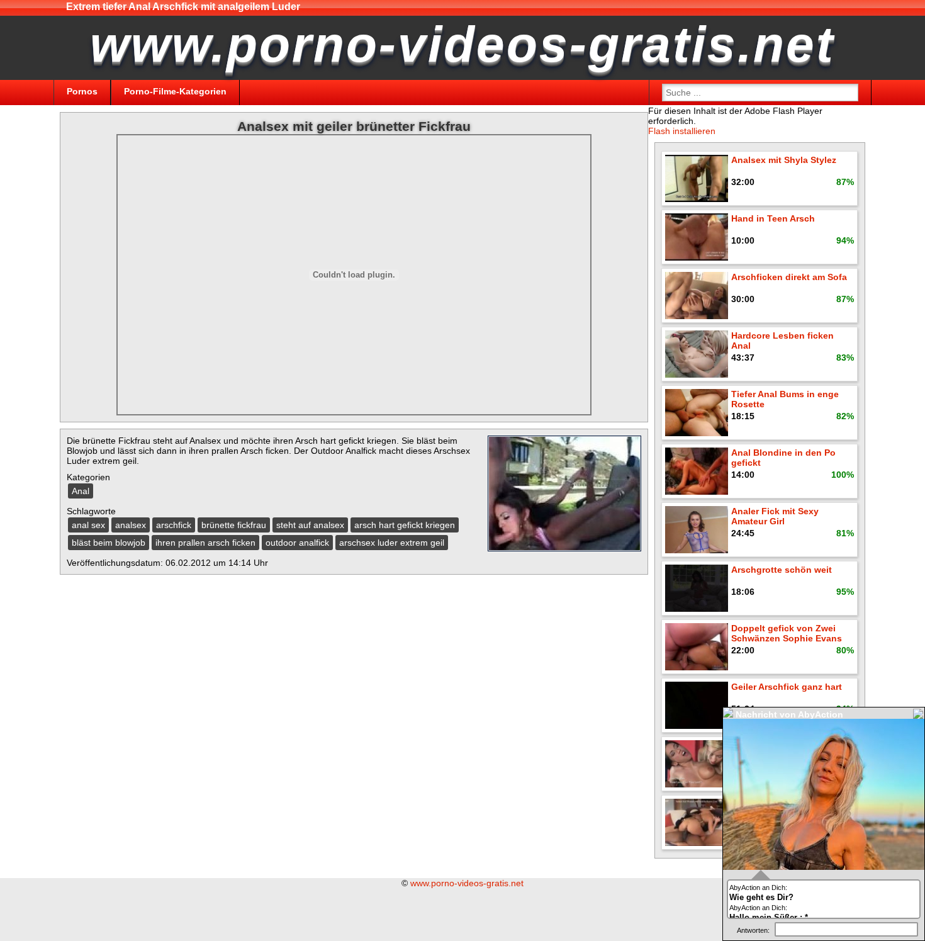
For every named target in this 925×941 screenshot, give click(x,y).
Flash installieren (681, 131)
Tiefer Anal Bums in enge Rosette (785, 399)
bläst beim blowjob (108, 543)
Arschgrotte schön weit (781, 570)
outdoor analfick (297, 543)
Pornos (82, 91)
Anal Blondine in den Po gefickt (783, 458)
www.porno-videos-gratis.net (467, 883)
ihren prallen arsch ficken (205, 543)
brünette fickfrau (233, 525)
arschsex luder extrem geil (391, 543)
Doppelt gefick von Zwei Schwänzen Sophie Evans (786, 633)
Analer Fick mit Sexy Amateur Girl (775, 516)
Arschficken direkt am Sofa (789, 277)
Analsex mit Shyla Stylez (783, 160)
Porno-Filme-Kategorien (175, 91)
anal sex (88, 525)
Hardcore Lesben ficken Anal (782, 340)
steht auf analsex (310, 525)
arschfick (173, 525)
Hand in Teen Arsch (773, 218)
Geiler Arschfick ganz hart (786, 687)
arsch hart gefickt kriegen (404, 525)
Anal (80, 491)
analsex (130, 525)
